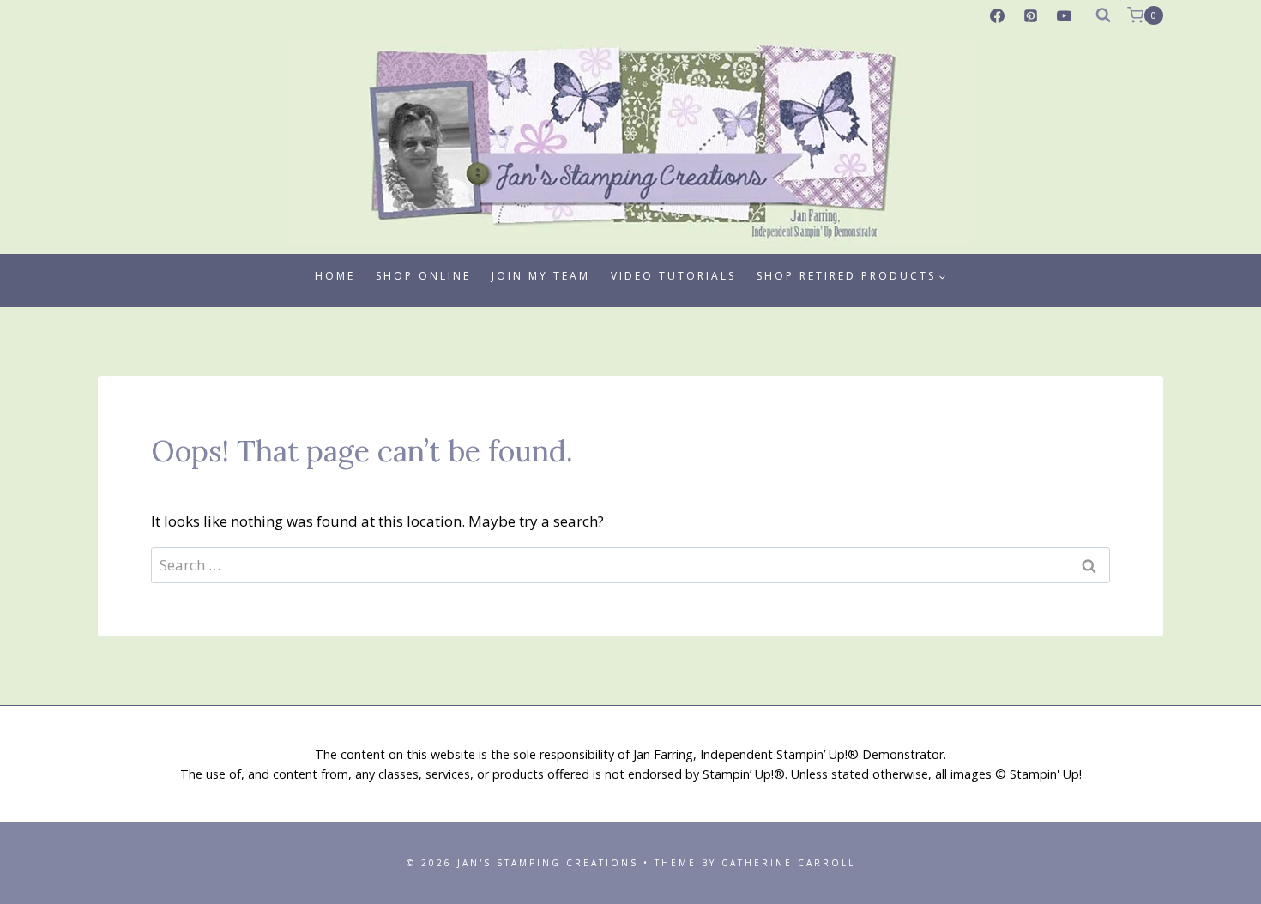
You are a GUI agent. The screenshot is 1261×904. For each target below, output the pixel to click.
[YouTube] (1064, 15)
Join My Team (541, 275)
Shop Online (423, 275)
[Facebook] (997, 15)
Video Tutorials (673, 275)
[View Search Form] (1103, 15)
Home (335, 275)
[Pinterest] (1031, 15)
